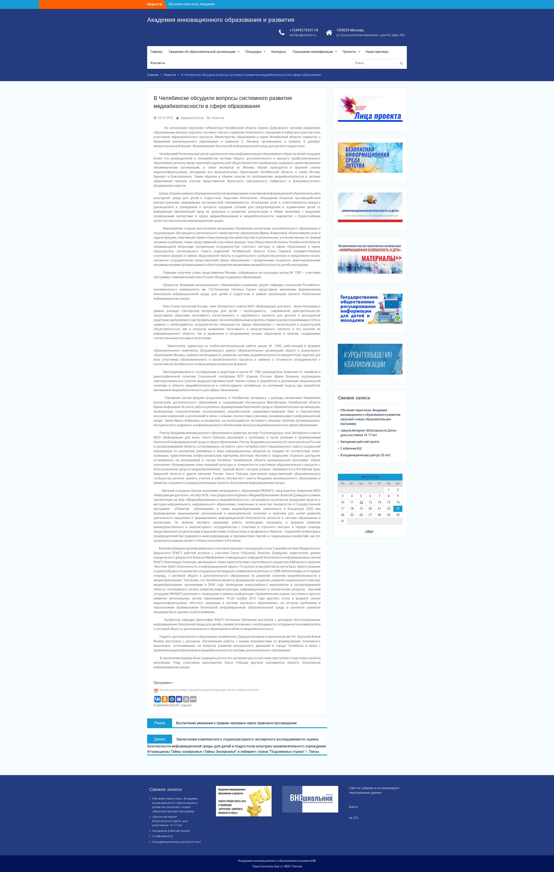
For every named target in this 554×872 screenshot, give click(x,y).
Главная (156, 52)
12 (361, 502)
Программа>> (163, 682)
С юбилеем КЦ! (351, 448)
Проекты (349, 52)
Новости (218, 118)
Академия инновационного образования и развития (220, 19)
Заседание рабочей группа (359, 441)
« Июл (369, 531)
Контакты (157, 63)
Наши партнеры (377, 52)
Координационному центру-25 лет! (365, 455)
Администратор (192, 118)
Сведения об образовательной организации (202, 52)
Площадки (253, 52)
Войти (353, 807)
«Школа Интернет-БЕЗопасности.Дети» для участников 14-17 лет (170, 821)
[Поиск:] (380, 63)
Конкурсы (278, 52)
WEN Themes (293, 866)
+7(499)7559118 (304, 30)
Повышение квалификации (313, 52)
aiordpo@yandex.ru (303, 35)
